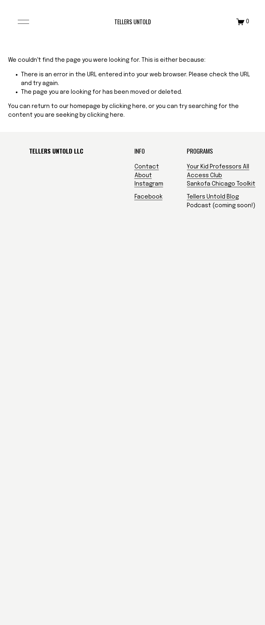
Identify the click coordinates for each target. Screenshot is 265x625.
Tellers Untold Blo (211, 197)
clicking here (127, 106)
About (143, 175)
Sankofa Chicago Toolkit (221, 184)
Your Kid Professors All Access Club (218, 171)
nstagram (149, 184)
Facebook (148, 197)
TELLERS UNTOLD (132, 21)
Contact (146, 167)
